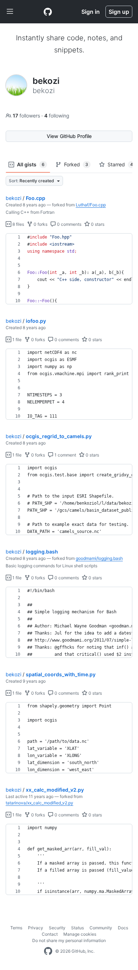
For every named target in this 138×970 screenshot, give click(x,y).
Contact (50, 934)
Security (57, 927)
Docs (123, 927)
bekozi (13, 198)
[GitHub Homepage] (48, 951)
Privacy (35, 927)
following (56, 116)
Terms (16, 927)
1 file (16, 339)
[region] (69, 269)
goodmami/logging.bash (99, 558)
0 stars (97, 224)
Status (77, 927)
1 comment (64, 455)
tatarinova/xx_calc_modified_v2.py (39, 802)
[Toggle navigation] (10, 11)
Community (101, 927)
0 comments (68, 224)
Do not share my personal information (69, 940)
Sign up (119, 11)
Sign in (90, 11)
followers (27, 116)
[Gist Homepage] (48, 11)
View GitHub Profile (69, 136)
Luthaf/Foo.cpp (91, 204)
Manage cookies (79, 934)
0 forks (40, 224)
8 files (17, 224)
